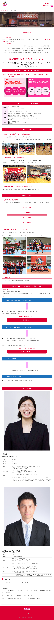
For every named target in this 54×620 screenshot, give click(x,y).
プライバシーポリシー (24, 613)
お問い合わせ (31, 613)
